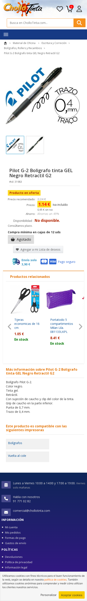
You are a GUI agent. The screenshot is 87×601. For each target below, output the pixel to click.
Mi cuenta (11, 527)
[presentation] (9, 326)
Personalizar (49, 595)
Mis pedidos (13, 532)
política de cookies (55, 579)
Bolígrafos (15, 443)
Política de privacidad (18, 562)
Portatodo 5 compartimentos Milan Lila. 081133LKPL (61, 326)
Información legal (16, 567)
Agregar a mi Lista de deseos (40, 249)
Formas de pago (15, 538)
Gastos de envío (15, 543)
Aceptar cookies (71, 595)
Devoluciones (14, 557)
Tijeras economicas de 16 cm (26, 324)
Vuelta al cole (17, 456)
